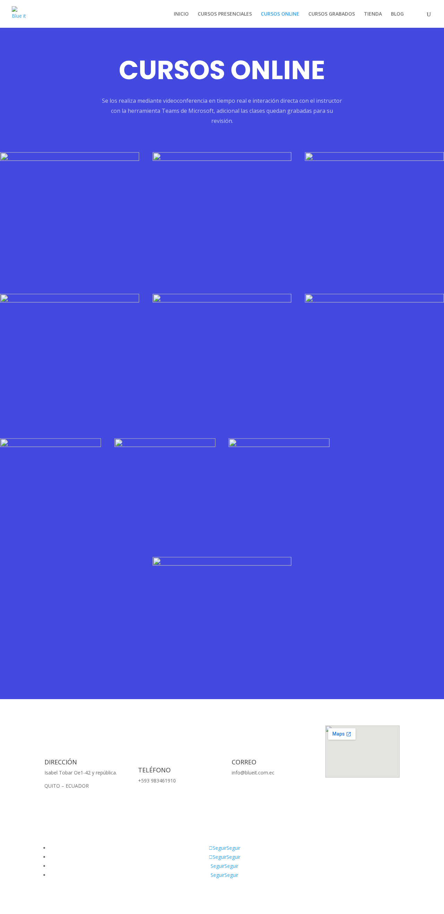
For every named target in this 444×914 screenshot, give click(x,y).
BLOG (397, 14)
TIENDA (373, 14)
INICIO (181, 14)
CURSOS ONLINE (280, 14)
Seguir (233, 848)
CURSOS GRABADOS (331, 14)
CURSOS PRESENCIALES (225, 14)
